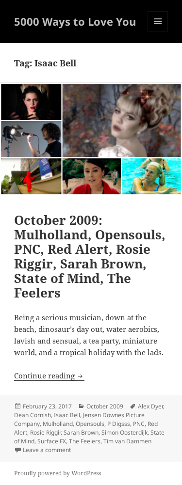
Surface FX (51, 441)
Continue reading (49, 375)
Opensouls (90, 424)
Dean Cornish (32, 415)
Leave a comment (47, 450)
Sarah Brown (81, 432)
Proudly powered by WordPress (57, 473)
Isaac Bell (67, 415)
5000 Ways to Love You (75, 21)
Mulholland (58, 424)
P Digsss (118, 424)
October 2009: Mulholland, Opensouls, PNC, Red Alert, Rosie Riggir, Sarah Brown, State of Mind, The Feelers (89, 256)
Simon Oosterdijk (124, 432)
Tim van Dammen (127, 441)
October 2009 (104, 406)
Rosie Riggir (45, 432)
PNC (139, 424)
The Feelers (84, 441)
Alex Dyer (150, 406)
